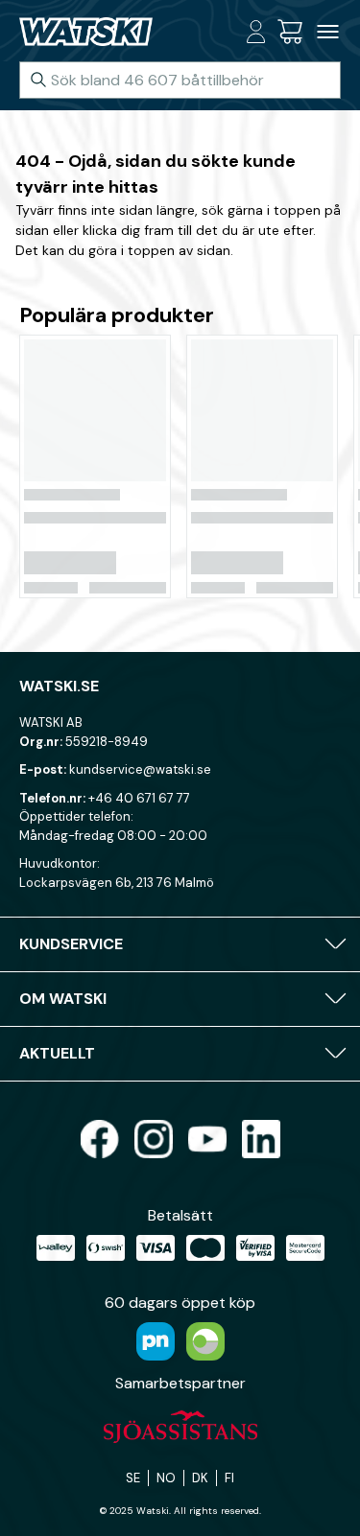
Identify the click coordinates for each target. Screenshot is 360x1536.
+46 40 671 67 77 (139, 798)
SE (133, 1478)
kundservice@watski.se (140, 769)
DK (200, 1478)
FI (229, 1478)
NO (166, 1478)
